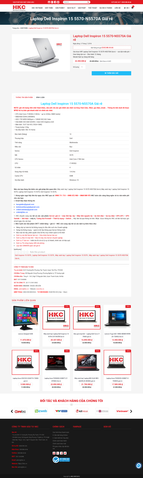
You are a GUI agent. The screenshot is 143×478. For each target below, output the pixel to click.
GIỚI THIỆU (49, 8)
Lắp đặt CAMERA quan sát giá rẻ (28, 246)
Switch (68, 219)
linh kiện (25, 219)
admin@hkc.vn (24, 289)
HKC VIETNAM (37, 8)
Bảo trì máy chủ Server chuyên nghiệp (49, 238)
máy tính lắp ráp (68, 216)
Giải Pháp (82, 8)
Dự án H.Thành (106, 8)
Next (131, 411)
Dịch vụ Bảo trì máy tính (24, 238)
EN (127, 8)
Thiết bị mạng (58, 219)
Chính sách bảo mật (59, 443)
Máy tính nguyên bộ (84, 216)
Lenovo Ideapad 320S (25, 334)
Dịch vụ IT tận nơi (22, 240)
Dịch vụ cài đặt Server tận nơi (27, 235)
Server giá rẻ (54, 216)
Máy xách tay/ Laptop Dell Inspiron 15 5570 (71, 255)
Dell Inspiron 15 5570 (23, 255)
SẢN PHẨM (24, 28)
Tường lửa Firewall (43, 219)
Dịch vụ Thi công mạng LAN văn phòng (30, 243)
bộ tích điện (99, 216)
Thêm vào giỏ (112, 73)
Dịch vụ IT (71, 8)
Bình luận (40, 97)
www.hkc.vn (40, 289)
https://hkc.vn (22, 463)
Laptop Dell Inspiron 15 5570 (43, 255)
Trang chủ (15, 28)
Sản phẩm (59, 8)
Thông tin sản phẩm (24, 97)
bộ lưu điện (110, 216)
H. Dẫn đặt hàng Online (60, 435)
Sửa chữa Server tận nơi (48, 235)
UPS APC (120, 216)
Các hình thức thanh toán (61, 432)
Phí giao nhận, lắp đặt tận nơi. (61, 447)
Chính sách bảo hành (60, 441)
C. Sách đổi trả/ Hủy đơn (60, 438)
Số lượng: (76, 67)
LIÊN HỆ (117, 8)
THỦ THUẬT (92, 8)
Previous (11, 411)
